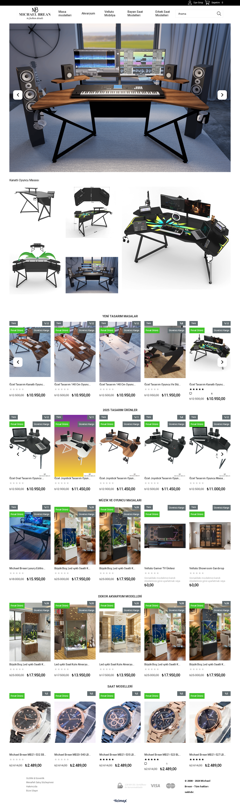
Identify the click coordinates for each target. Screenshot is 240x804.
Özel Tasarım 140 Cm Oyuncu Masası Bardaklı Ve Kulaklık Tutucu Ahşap (27, 384)
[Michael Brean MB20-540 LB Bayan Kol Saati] (30, 722)
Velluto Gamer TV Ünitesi (114, 568)
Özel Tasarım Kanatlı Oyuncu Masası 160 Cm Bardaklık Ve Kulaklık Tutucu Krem (207, 384)
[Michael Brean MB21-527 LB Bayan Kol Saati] (165, 722)
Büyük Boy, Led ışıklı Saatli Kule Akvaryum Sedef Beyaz (27, 568)
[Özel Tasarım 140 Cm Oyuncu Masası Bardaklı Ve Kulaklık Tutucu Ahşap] (30, 352)
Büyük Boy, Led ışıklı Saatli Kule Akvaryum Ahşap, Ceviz (177, 664)
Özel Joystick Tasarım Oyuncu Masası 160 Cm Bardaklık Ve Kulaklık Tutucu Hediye (117, 478)
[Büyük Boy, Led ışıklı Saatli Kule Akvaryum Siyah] (75, 536)
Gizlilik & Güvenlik (35, 778)
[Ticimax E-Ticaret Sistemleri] (120, 801)
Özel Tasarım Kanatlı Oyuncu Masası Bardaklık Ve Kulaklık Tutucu (162, 384)
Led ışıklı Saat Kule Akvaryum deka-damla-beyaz (42, 664)
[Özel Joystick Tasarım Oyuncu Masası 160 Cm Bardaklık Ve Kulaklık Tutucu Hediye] (120, 446)
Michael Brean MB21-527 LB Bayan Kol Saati (162, 754)
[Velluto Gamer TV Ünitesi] (120, 536)
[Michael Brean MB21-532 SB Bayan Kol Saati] (210, 722)
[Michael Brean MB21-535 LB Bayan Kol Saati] (75, 722)
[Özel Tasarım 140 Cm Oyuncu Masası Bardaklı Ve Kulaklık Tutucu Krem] (75, 352)
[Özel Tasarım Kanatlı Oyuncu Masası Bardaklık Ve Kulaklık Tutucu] (165, 352)
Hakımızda (31, 786)
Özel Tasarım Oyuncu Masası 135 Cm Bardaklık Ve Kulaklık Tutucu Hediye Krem (207, 478)
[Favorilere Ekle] (30, 359)
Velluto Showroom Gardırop (161, 568)
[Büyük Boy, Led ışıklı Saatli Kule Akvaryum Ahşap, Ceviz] (179, 632)
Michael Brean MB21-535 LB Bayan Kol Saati (72, 754)
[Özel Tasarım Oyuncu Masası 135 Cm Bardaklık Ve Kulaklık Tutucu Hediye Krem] (210, 446)
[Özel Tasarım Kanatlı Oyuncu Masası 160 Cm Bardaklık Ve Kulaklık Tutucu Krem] (210, 352)
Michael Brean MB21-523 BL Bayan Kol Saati (117, 754)
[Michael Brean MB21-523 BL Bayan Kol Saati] (120, 722)
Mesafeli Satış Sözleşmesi (40, 782)
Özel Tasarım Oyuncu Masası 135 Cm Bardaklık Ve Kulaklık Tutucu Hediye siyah (162, 478)
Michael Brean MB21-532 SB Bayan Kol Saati (207, 754)
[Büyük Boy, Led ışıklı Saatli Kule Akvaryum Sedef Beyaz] (30, 536)
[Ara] (219, 13)
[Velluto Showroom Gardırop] (165, 536)
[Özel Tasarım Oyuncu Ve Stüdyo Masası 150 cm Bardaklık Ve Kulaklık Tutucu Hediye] (120, 352)
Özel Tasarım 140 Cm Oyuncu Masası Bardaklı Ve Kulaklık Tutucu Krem (72, 384)
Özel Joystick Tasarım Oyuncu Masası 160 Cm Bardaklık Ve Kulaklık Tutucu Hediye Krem (27, 478)
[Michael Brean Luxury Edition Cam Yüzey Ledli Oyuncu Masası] (210, 536)
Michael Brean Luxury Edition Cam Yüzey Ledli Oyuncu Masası (207, 568)
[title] (35, 204)
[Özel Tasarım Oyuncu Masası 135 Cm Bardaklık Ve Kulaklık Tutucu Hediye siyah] (165, 446)
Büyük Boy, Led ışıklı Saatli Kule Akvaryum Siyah (72, 568)
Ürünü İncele (39, 359)
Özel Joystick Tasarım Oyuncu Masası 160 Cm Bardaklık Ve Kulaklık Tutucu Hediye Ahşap (72, 478)
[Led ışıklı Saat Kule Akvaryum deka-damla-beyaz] (44, 632)
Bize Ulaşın (32, 790)
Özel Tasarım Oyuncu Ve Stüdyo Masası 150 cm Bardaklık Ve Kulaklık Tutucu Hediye (117, 384)
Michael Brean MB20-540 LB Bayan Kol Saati (27, 754)
